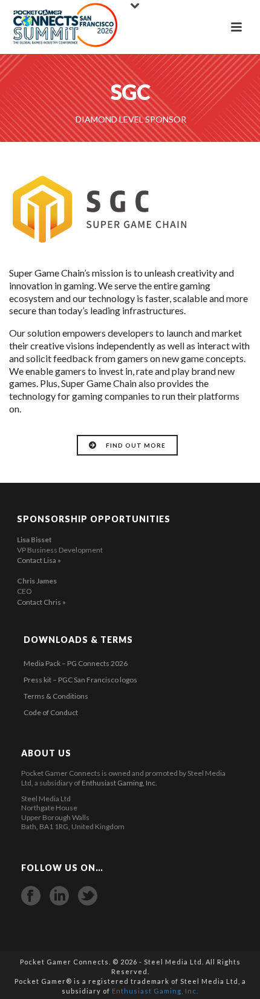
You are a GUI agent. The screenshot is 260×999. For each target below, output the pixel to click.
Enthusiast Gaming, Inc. (119, 782)
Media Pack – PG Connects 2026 (76, 663)
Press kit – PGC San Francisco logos (80, 679)
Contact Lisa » (39, 560)
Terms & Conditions (56, 696)
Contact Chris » (41, 602)
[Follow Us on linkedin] (59, 896)
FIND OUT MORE (136, 445)
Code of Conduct (51, 712)
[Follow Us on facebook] (31, 896)
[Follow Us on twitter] (87, 896)
